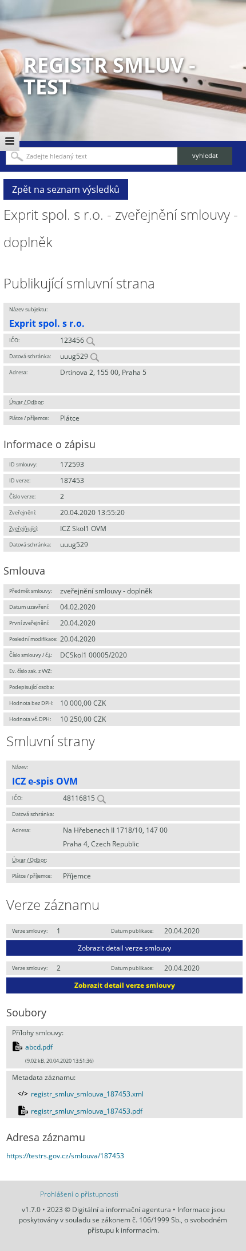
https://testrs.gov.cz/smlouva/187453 (65, 1156)
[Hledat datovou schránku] (94, 356)
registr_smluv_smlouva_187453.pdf (86, 1111)
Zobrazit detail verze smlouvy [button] (124, 948)
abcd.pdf (39, 1047)
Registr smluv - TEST (109, 76)
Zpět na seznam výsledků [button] (66, 189)
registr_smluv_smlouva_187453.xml (87, 1094)
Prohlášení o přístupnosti (79, 1194)
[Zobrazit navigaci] (9, 141)
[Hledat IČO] (90, 340)
